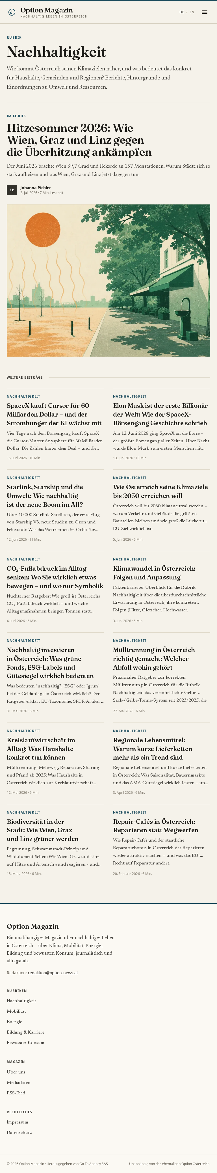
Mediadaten (19, 1083)
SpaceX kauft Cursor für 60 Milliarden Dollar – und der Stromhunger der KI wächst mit (54, 414)
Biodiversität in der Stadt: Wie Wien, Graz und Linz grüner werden (43, 830)
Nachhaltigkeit (23, 396)
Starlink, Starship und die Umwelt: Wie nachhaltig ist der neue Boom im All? (45, 495)
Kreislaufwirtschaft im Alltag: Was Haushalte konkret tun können (41, 749)
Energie (14, 1022)
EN (192, 12)
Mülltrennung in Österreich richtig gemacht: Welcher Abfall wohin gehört (154, 658)
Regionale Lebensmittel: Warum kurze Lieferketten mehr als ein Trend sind (152, 749)
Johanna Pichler (35, 187)
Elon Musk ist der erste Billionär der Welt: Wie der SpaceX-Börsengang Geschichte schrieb (160, 414)
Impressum (17, 1122)
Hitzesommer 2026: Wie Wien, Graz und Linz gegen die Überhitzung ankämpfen (79, 140)
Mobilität (16, 1011)
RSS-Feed (16, 1093)
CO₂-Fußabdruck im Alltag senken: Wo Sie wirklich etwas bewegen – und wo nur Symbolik (55, 577)
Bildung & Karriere (25, 1032)
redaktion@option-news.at (53, 972)
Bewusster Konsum (25, 1043)
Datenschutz (19, 1133)
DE (181, 12)
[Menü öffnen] (204, 12)
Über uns (16, 1072)
